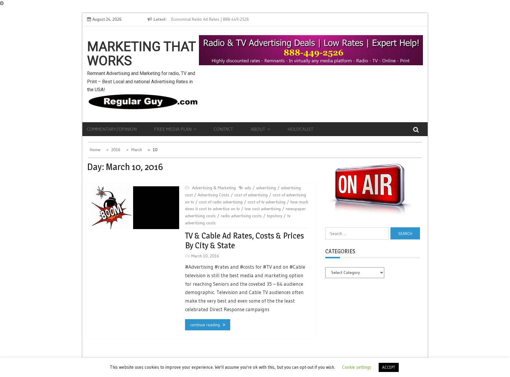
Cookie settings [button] (356, 367)
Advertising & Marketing (214, 187)
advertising (266, 187)
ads (248, 187)
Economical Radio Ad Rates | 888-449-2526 (210, 19)
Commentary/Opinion (112, 129)
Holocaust (300, 129)
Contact (223, 129)
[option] (225, 19)
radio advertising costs (241, 215)
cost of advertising (251, 195)
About (258, 129)
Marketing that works (141, 53)
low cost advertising (263, 208)
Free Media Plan (173, 129)
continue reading (205, 324)
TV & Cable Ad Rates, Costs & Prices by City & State (244, 241)
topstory (274, 215)
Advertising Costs (213, 195)
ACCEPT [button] (388, 367)
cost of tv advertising (266, 202)
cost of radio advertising (221, 202)
